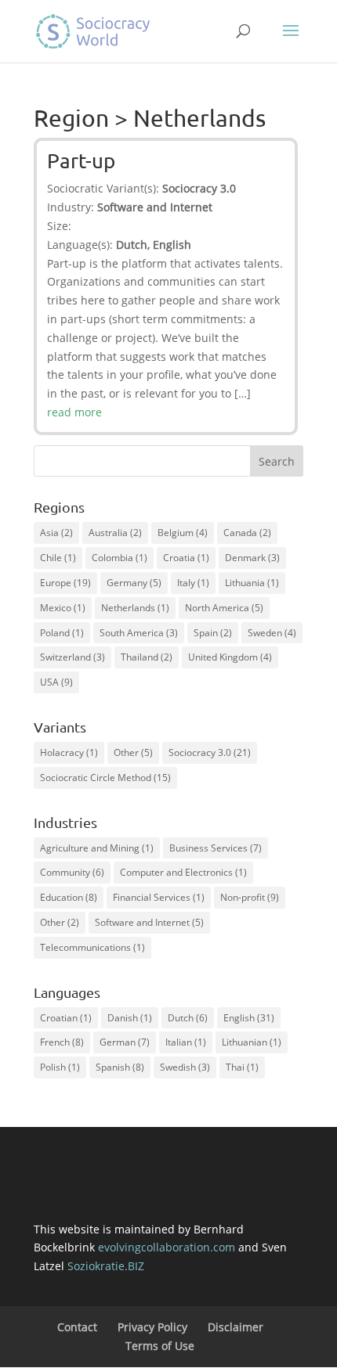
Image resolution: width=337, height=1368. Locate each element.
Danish (129, 1017)
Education (68, 897)
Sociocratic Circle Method (105, 777)
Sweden (272, 632)
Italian (185, 1042)
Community (72, 872)
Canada (247, 532)
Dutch (188, 1017)
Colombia (119, 557)
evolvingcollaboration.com (166, 1247)
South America (139, 632)
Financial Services (159, 897)
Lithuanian (251, 1042)
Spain (213, 632)
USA (56, 682)
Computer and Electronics (183, 872)
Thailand (146, 657)
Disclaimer (235, 1326)
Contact (77, 1326)
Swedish (185, 1067)
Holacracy (69, 752)
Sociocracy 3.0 (209, 752)
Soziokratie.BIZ (105, 1265)
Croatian (66, 1017)
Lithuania (252, 582)
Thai (242, 1067)
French (62, 1042)
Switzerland (72, 657)
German (125, 1042)
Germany (134, 582)
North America (224, 607)
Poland (62, 632)
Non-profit (249, 897)
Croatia (186, 557)
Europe (65, 582)
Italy (193, 582)
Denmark (252, 557)
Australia (115, 532)
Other (133, 752)
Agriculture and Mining (97, 848)
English (248, 1017)
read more (74, 412)
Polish (60, 1067)
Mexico (62, 607)
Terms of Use (159, 1345)
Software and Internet (149, 922)
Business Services (215, 848)
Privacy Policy (152, 1326)
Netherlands (135, 607)
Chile (58, 557)
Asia (56, 532)
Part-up (81, 161)
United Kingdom (230, 657)
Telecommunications (92, 947)
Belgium (183, 532)
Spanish (120, 1067)
